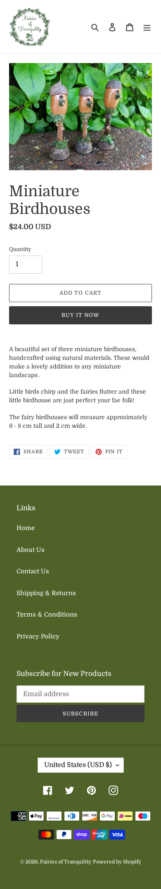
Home (26, 528)
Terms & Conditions (47, 614)
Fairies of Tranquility (65, 862)
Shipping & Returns (46, 593)
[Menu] (147, 27)
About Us (31, 550)
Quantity (20, 249)
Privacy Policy (38, 636)
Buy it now (80, 315)
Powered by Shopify (117, 862)
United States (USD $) (78, 765)
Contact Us (33, 571)
